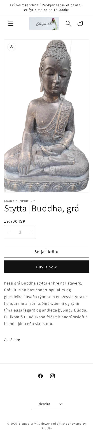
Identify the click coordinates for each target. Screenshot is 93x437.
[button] (11, 23)
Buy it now (46, 266)
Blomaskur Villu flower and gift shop (44, 424)
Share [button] (15, 339)
